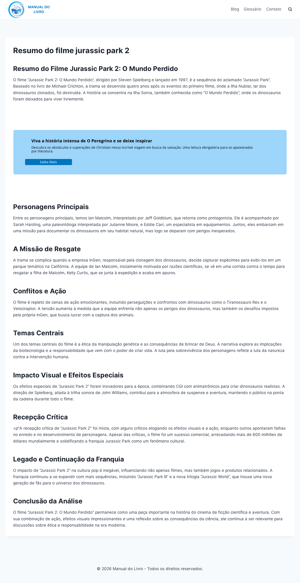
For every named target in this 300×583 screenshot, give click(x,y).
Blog (235, 9)
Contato (273, 9)
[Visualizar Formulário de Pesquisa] (290, 9)
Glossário (252, 9)
